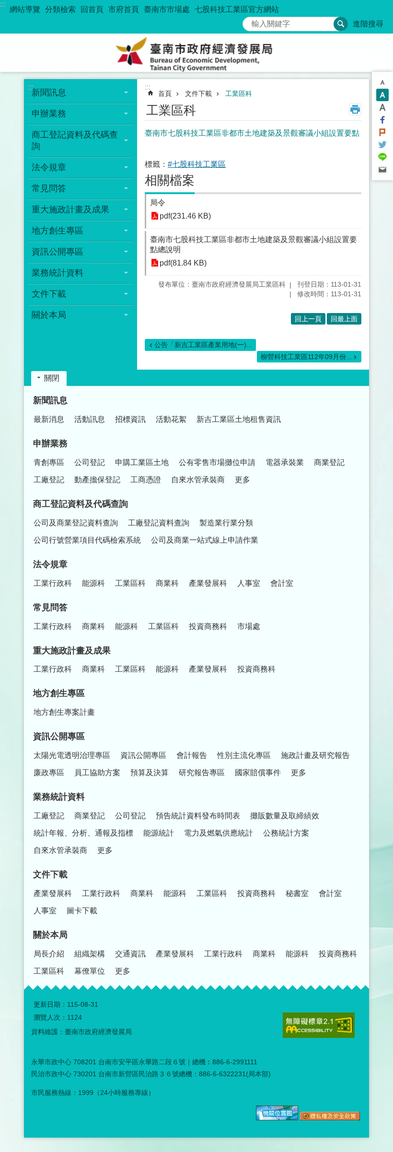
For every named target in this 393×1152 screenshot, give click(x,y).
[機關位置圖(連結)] (277, 1118)
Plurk (382, 132)
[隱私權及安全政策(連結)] (330, 1118)
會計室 (281, 583)
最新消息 (49, 419)
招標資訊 (130, 419)
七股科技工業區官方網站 (237, 9)
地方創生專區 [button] (57, 230)
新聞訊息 (50, 400)
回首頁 (92, 9)
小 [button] (382, 82)
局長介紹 (49, 954)
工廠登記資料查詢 (158, 523)
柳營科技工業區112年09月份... (306, 357)
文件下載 (198, 93)
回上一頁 (308, 319)
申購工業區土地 (142, 462)
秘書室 (297, 893)
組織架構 (89, 954)
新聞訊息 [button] (49, 92)
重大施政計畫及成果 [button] (70, 209)
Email (382, 169)
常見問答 (50, 607)
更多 (242, 480)
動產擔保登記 (97, 480)
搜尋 (250, 21)
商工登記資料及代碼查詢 (80, 504)
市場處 (248, 626)
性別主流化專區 (244, 755)
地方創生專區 (59, 693)
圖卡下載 (82, 911)
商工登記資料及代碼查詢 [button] (75, 140)
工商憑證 (145, 480)
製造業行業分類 (226, 523)
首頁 (165, 93)
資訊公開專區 (59, 736)
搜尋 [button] (341, 24)
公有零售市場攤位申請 (217, 462)
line (382, 157)
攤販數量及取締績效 (284, 816)
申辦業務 (50, 443)
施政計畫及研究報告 (315, 755)
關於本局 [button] (49, 315)
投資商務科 (208, 626)
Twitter (382, 145)
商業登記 (329, 462)
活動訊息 (89, 419)
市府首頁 (123, 9)
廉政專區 (49, 772)
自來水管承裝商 (198, 480)
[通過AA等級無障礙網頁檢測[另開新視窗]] (319, 1025)
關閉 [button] (51, 378)
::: (3, 4)
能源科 (93, 583)
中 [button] (382, 95)
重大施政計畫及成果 (72, 650)
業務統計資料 (59, 797)
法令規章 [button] (49, 167)
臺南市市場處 (167, 9)
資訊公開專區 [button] (57, 251)
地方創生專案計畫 (64, 712)
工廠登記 (49, 480)
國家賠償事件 (258, 772)
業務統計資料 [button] (57, 273)
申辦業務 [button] (49, 113)
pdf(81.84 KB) (183, 263)
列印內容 (355, 109)
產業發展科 (208, 583)
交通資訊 (130, 954)
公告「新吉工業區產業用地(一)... (203, 345)
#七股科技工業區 (197, 164)
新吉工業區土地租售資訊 (238, 419)
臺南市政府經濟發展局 (196, 53)
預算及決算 (149, 772)
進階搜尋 (368, 24)
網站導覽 (25, 9)
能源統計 (158, 833)
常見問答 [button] (49, 188)
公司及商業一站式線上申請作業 (204, 540)
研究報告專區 (202, 772)
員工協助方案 (97, 772)
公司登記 (89, 462)
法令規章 (50, 564)
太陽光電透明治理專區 (72, 755)
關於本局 (50, 935)
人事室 (248, 583)
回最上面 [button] (344, 319)
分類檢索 (60, 9)
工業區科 (238, 93)
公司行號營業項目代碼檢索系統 (87, 540)
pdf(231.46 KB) (185, 216)
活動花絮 (171, 419)
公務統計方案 (286, 833)
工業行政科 (53, 583)
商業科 (167, 583)
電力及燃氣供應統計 (218, 833)
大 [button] (382, 107)
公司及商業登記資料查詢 (76, 523)
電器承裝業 (285, 462)
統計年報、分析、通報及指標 (83, 833)
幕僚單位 (89, 971)
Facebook (382, 120)
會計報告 (191, 755)
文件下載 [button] (49, 294)
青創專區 (49, 462)
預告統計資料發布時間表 (198, 816)
